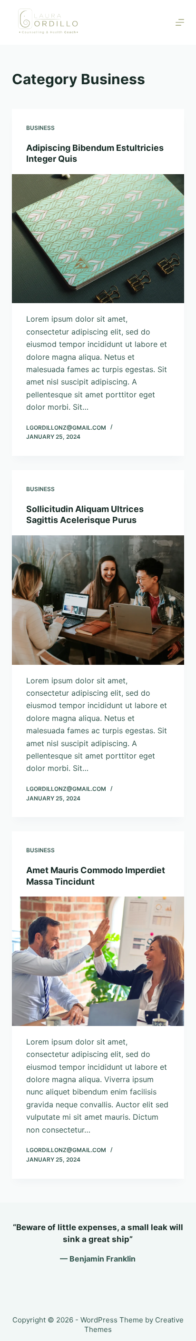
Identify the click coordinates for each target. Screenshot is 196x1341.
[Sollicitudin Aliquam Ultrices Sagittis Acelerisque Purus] (98, 600)
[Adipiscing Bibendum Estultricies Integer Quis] (98, 239)
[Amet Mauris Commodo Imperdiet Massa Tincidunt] (98, 961)
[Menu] (180, 22)
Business (40, 127)
